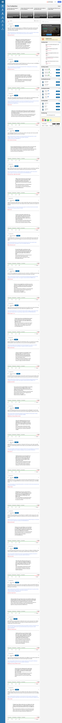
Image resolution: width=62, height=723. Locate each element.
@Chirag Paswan (11, 174)
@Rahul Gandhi (18, 416)
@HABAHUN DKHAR (11, 381)
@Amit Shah (10, 104)
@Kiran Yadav (10, 698)
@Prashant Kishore (11, 35)
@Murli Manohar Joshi (11, 244)
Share (44, 34)
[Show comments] (19, 55)
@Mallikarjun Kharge (11, 416)
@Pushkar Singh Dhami (12, 592)
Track (17, 25)
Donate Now (49, 34)
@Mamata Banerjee (11, 347)
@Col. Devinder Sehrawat (12, 139)
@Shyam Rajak (10, 486)
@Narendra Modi (11, 556)
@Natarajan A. (10, 451)
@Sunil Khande (10, 279)
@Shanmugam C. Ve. (11, 313)
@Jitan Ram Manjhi (17, 174)
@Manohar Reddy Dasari (12, 629)
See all (59, 6)
